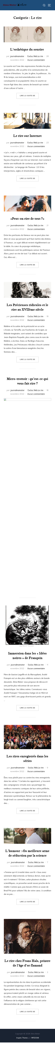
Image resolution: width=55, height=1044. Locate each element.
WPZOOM (35, 1037)
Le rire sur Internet (27, 136)
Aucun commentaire (36, 59)
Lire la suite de (29, 96)
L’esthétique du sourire (27, 49)
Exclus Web (32, 56)
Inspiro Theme (22, 1037)
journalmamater (17, 56)
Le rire (40, 56)
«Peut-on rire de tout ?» (27, 218)
